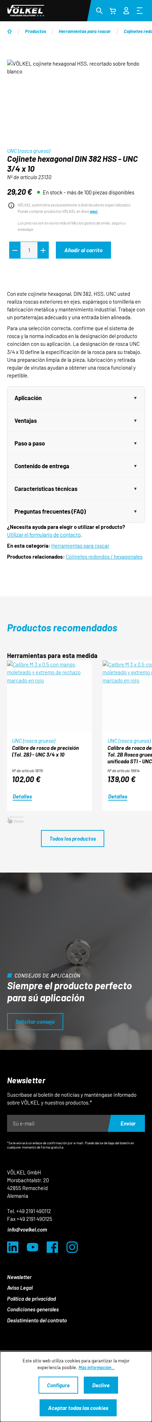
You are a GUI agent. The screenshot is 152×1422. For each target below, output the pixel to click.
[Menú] (139, 10)
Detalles (22, 796)
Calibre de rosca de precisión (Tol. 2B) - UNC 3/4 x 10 (45, 751)
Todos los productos (72, 838)
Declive (101, 1385)
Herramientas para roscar (80, 545)
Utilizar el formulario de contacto (44, 534)
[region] (76, 99)
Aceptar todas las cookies (78, 1408)
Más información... (96, 1367)
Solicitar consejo (35, 1021)
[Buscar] (99, 10)
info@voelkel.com (27, 1229)
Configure (58, 1385)
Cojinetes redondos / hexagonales (104, 556)
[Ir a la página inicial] (25, 10)
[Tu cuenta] (126, 9)
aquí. (94, 211)
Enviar (128, 1123)
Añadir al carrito (83, 250)
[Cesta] (112, 10)
